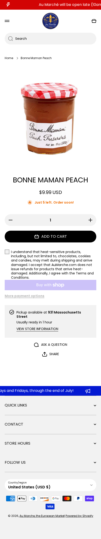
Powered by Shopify (79, 516)
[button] (94, 21)
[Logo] (50, 21)
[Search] (9, 38)
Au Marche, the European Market (42, 516)
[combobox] (50, 38)
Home (9, 58)
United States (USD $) (29, 487)
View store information (37, 329)
